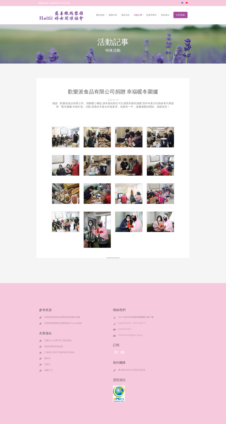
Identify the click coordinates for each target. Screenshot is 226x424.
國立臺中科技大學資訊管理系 (131, 369)
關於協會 (100, 14)
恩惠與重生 (151, 14)
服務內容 (113, 14)
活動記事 (138, 14)
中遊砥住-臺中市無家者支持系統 (59, 352)
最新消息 (125, 14)
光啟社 (47, 364)
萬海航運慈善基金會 (53, 346)
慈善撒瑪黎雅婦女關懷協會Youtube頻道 (63, 323)
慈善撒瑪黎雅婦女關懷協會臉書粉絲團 (62, 317)
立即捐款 (180, 14)
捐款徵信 (165, 14)
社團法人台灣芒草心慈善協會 (58, 340)
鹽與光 (47, 358)
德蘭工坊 (48, 370)
